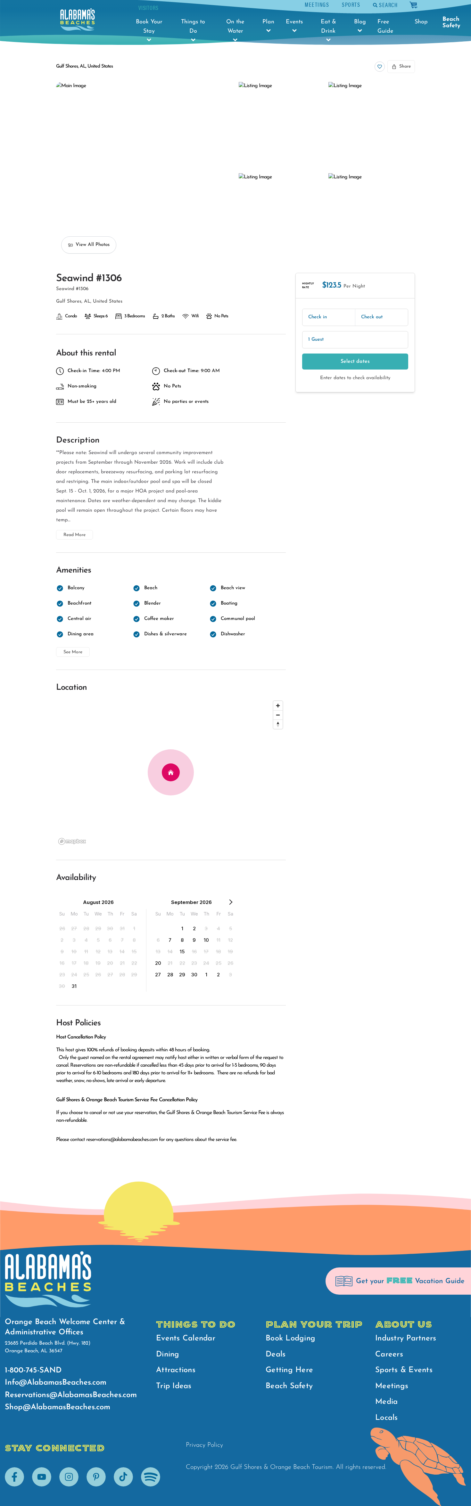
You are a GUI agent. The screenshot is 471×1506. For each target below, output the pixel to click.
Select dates (355, 361)
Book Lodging (290, 1338)
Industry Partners (405, 1338)
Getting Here (289, 1370)
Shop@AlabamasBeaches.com (57, 1407)
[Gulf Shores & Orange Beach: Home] (77, 19)
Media (386, 1402)
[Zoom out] (278, 715)
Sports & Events (404, 1370)
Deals (275, 1354)
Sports (351, 4)
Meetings (317, 4)
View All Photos (93, 244)
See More (72, 652)
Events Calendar (185, 1338)
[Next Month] (231, 903)
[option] (62, 928)
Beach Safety (451, 23)
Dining (167, 1354)
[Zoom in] (278, 705)
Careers (389, 1354)
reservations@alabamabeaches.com (122, 1139)
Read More (74, 535)
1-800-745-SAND (33, 1370)
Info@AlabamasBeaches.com (55, 1383)
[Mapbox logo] (72, 841)
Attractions (175, 1370)
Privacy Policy (204, 1445)
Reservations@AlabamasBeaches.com (71, 1395)
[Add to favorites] (380, 66)
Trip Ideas (174, 1386)
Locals (386, 1418)
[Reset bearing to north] (278, 724)
